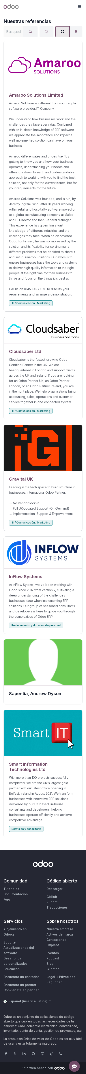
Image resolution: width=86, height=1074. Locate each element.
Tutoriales (11, 889)
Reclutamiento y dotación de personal (36, 625)
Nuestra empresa (60, 929)
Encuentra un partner (20, 985)
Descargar (54, 889)
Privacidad (67, 977)
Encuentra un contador (21, 977)
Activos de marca (60, 934)
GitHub (52, 897)
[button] (79, 6)
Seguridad (54, 982)
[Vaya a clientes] (43, 64)
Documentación (16, 894)
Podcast (53, 958)
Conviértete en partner (21, 990)
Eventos (53, 953)
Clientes (53, 969)
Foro (7, 899)
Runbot (52, 902)
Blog (50, 963)
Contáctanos (56, 940)
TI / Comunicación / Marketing (30, 303)
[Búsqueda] (30, 31)
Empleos (53, 945)
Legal (51, 977)
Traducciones (57, 907)
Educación (12, 969)
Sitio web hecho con (37, 1068)
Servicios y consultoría (26, 828)
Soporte (10, 942)
